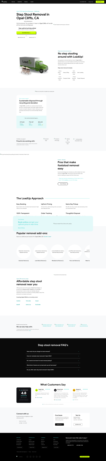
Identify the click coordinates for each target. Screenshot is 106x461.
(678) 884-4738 (78, 424)
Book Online (100, 1)
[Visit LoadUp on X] (34, 457)
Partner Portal (32, 447)
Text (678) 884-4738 (83, 1)
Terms (30, 330)
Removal (13, 1)
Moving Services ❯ (84, 326)
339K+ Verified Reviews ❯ (28, 21)
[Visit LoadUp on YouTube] (37, 457)
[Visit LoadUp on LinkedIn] (40, 457)
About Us (42, 439)
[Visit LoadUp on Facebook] (27, 457)
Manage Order (90, 1)
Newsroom (43, 441)
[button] (53, 351)
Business (26, 1)
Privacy (30, 451)
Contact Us (43, 444)
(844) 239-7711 (70, 445)
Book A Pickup (21, 227)
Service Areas (19, 447)
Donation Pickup (19, 441)
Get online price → (26, 32)
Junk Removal (18, 439)
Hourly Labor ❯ (71, 326)
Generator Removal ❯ (24, 260)
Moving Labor (18, 444)
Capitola (18, 300)
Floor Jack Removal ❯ (75, 260)
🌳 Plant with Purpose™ (85, 456)
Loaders (31, 1)
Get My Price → (59, 424)
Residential (20, 1)
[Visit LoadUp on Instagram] (30, 457)
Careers (30, 439)
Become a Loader (31, 441)
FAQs (54, 439)
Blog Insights (55, 444)
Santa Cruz (28, 304)
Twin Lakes (28, 300)
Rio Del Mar (38, 304)
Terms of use (34, 451)
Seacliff (18, 304)
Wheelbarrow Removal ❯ (57, 260)
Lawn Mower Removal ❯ (40, 260)
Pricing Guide (55, 441)
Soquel (36, 300)
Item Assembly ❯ (59, 326)
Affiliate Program (31, 444)
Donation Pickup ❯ (47, 326)
